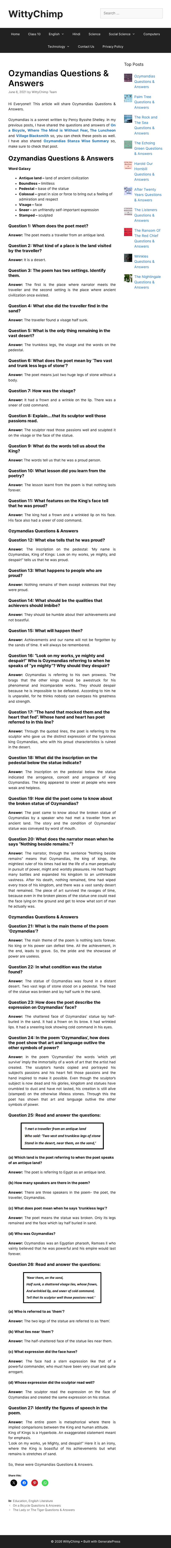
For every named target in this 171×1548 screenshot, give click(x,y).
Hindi (76, 34)
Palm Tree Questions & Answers (144, 102)
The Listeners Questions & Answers (145, 215)
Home (15, 34)
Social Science (120, 34)
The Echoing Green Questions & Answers (148, 148)
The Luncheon (103, 130)
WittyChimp (35, 14)
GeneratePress (109, 1541)
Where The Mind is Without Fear (58, 130)
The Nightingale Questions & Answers (147, 282)
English (54, 34)
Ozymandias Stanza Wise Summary (76, 141)
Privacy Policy (113, 47)
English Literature (41, 1501)
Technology (56, 47)
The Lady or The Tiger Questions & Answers (44, 1510)
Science (95, 34)
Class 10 (34, 34)
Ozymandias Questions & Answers (144, 81)
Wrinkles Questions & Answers (144, 261)
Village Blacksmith (32, 136)
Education (20, 1501)
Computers (151, 34)
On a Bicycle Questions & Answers (37, 1505)
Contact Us (86, 47)
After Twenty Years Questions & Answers (148, 194)
